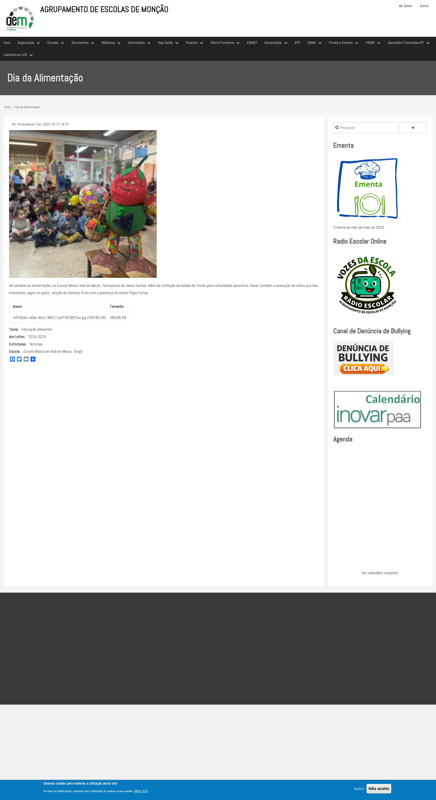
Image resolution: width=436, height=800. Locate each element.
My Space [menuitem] (405, 5)
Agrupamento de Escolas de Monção (104, 9)
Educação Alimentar (37, 329)
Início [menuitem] (7, 42)
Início (7, 107)
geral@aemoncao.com (209, 654)
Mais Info (141, 790)
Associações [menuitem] (273, 42)
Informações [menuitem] (136, 42)
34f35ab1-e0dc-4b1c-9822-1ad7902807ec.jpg (49, 317)
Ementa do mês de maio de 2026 (358, 227)
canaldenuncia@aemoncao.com (246, 665)
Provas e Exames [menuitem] (341, 42)
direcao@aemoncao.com (182, 642)
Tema (13, 329)
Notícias (36, 344)
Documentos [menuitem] (80, 42)
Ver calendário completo (380, 572)
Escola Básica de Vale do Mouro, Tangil (52, 351)
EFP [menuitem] (297, 42)
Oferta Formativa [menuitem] (222, 42)
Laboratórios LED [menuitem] (15, 54)
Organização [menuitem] (26, 42)
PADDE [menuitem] (370, 42)
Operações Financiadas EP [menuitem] (406, 42)
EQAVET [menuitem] (252, 42)
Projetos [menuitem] (192, 42)
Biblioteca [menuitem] (108, 42)
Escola (14, 351)
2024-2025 (37, 336)
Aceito (359, 788)
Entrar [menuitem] (424, 5)
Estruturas (17, 344)
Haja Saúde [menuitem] (165, 42)
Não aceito (379, 788)
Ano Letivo (17, 336)
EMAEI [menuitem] (312, 42)
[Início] (20, 19)
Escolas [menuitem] (52, 42)
